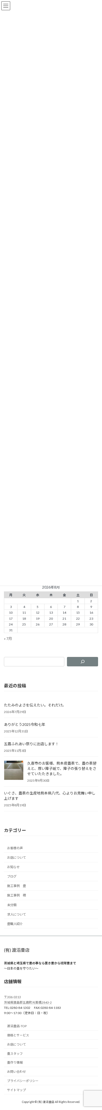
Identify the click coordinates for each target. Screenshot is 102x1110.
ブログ (11, 876)
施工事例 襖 (16, 895)
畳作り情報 (15, 1063)
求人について (16, 914)
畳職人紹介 (15, 924)
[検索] (82, 661)
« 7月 (8, 638)
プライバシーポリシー (22, 1081)
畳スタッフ (15, 1053)
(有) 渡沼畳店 (17, 950)
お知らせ (13, 867)
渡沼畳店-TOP (17, 1026)
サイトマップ (16, 1090)
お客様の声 (15, 848)
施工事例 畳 (16, 886)
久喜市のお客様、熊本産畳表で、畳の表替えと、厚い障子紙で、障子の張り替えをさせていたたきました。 (62, 768)
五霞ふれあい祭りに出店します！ (31, 744)
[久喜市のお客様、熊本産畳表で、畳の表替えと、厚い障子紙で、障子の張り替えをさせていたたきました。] (14, 770)
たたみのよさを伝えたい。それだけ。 (35, 705)
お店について (16, 857)
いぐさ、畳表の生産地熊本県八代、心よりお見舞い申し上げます (49, 796)
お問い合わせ (16, 1072)
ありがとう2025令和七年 (24, 724)
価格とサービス (18, 1035)
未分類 (11, 905)
